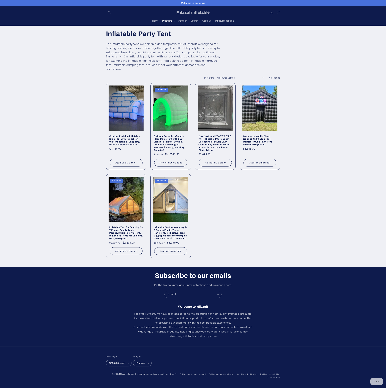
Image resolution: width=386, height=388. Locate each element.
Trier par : (209, 78)
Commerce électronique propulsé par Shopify (156, 374)
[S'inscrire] (217, 294)
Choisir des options (170, 163)
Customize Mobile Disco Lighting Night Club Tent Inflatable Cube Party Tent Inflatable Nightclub (257, 140)
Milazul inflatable (126, 374)
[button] (109, 12)
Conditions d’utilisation (246, 374)
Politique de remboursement (193, 374)
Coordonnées (274, 377)
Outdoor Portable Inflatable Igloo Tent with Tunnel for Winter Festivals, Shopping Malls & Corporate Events (124, 140)
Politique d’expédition (270, 374)
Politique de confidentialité (221, 374)
